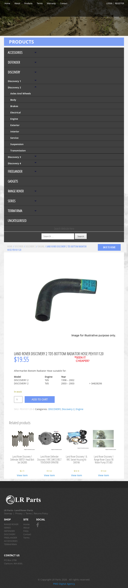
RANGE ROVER (16, 191)
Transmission (18, 150)
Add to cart (40, 399)
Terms (40, 3)
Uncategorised (17, 220)
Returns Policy (41, 513)
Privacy (18, 513)
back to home (109, 247)
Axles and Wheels (20, 93)
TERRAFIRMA (15, 211)
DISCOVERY (14, 72)
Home (7, 3)
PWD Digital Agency (64, 583)
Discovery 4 (14, 163)
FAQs (25, 530)
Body (13, 99)
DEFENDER (14, 62)
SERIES (12, 201)
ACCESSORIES (15, 52)
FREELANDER (15, 171)
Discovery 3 (14, 157)
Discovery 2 (14, 87)
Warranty (51, 3)
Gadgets (13, 181)
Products (28, 3)
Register (119, 3)
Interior (14, 131)
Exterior (15, 125)
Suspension (17, 144)
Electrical (15, 112)
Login (109, 3)
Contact (63, 3)
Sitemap (8, 513)
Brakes (14, 106)
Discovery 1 (14, 81)
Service (14, 137)
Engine (14, 118)
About (17, 3)
